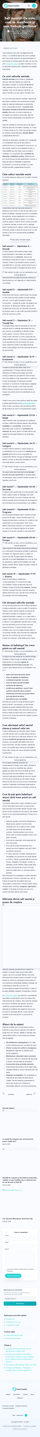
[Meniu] (34, 6)
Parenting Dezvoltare (20, 33)
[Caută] (29, 6)
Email (7, 1242)
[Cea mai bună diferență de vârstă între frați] (20, 1202)
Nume (7, 1235)
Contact (20, 1398)
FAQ (14, 1415)
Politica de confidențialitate (12, 1426)
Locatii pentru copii (12, 1325)
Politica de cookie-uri (20, 1429)
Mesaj (7, 1249)
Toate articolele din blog (14, 1335)
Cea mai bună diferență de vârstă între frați (17, 1219)
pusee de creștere (12, 64)
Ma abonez (20, 1303)
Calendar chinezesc (21, 1406)
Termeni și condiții (29, 1426)
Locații (25, 1394)
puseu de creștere (11, 995)
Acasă (8, 1394)
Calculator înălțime (8, 1408)
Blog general (10, 1319)
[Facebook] (26, 1415)
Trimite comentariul (13, 1276)
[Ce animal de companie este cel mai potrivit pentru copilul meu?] (20, 1122)
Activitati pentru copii (13, 1322)
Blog (32, 1394)
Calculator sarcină (8, 1406)
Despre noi (20, 1415)
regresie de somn (28, 403)
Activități (16, 1394)
